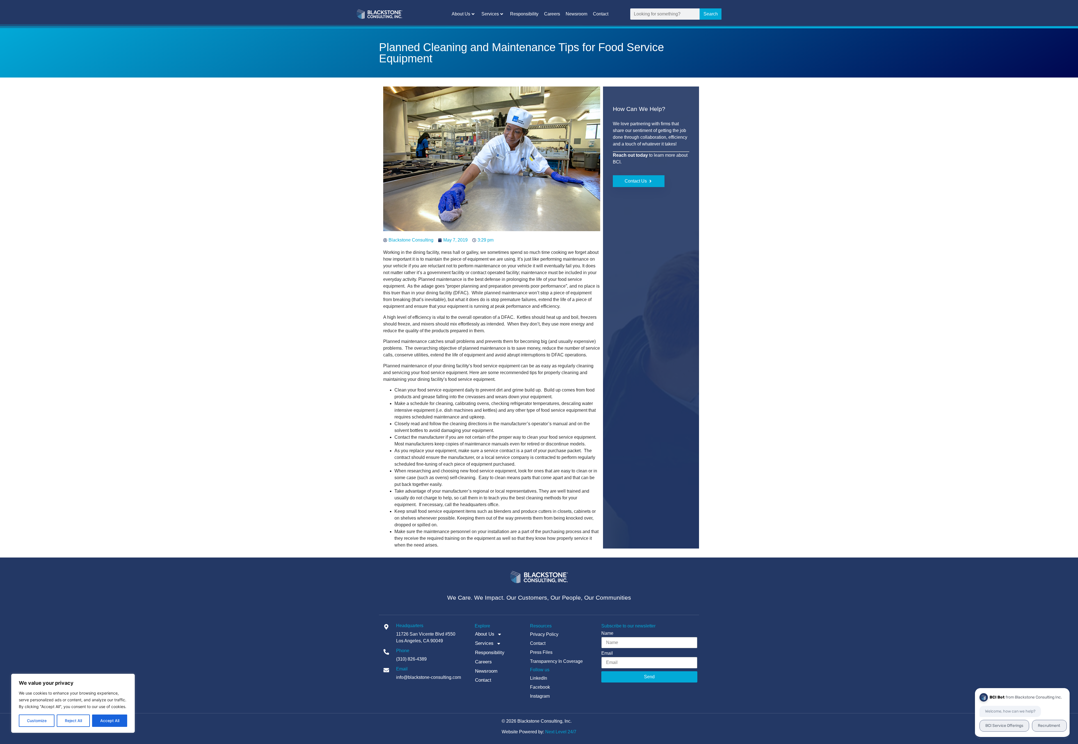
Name (607, 633)
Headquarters (409, 625)
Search (711, 14)
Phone (402, 650)
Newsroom (576, 14)
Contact (600, 14)
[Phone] (386, 651)
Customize (37, 720)
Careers (552, 14)
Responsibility (524, 14)
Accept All (109, 720)
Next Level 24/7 (560, 731)
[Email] (386, 670)
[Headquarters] (386, 626)
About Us (461, 14)
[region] (73, 703)
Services (490, 14)
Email (402, 668)
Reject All (73, 720)
